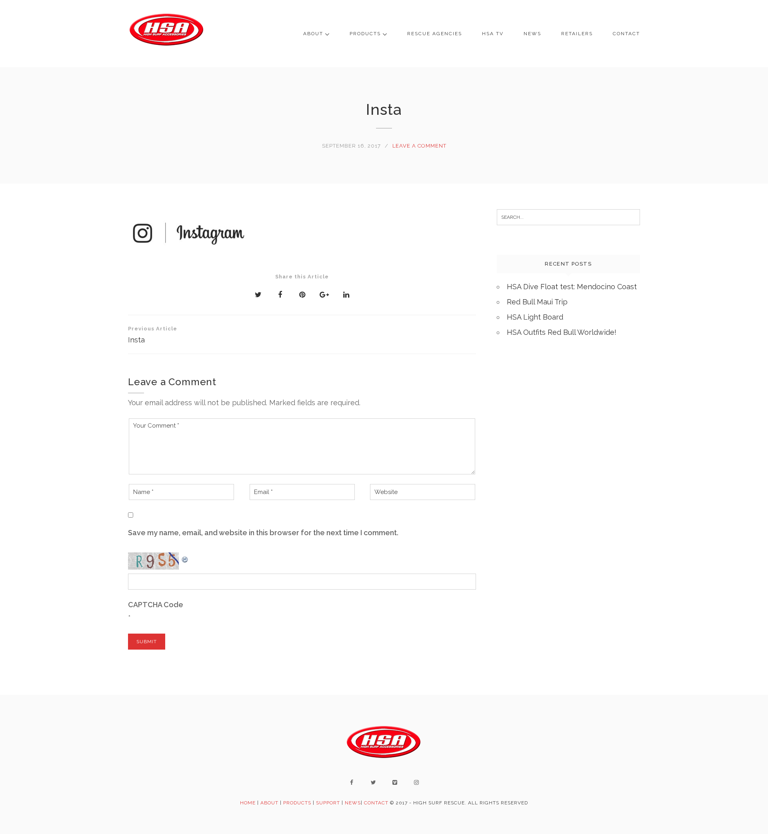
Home (248, 803)
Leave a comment (419, 146)
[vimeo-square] (395, 782)
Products (365, 33)
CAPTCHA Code (155, 604)
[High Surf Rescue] (167, 33)
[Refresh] (185, 558)
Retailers (577, 33)
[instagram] (416, 782)
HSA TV (493, 33)
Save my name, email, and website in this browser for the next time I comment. (263, 532)
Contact (626, 33)
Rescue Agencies (434, 33)
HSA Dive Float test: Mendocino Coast (572, 286)
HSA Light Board (535, 317)
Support (328, 803)
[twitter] (373, 782)
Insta (152, 335)
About (313, 33)
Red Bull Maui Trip (537, 302)
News (532, 33)
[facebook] (351, 782)
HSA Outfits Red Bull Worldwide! (561, 332)
